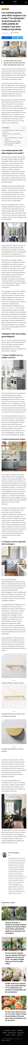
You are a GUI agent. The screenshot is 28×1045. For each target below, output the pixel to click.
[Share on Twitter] (18, 37)
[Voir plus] (24, 37)
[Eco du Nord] (15, 2)
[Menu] (3, 2)
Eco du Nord (9, 1038)
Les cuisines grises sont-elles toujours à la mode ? (13, 131)
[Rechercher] (25, 2)
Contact (19, 1035)
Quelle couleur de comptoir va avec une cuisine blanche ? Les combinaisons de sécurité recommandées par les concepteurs (15, 988)
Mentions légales (6, 1040)
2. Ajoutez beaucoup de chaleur (12, 141)
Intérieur (20, 1030)
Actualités (7, 1030)
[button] (23, 128)
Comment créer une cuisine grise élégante (11, 134)
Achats (13, 1035)
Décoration (5, 9)
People (14, 1030)
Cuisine (4, 1032)
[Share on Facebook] (7, 37)
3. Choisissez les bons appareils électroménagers (12, 143)
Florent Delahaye (15, 32)
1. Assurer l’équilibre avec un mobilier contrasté (13, 138)
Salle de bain (12, 1032)
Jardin (8, 1035)
